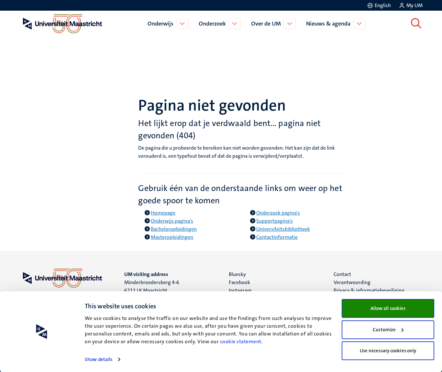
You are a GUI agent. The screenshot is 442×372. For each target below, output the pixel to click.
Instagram (240, 290)
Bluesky (237, 274)
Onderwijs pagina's (172, 221)
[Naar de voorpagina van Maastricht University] (61, 23)
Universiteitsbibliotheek (283, 229)
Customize (384, 329)
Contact (342, 274)
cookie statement (240, 341)
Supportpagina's (274, 221)
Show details (98, 359)
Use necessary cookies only (388, 350)
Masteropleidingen (172, 237)
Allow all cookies (388, 308)
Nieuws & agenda (328, 23)
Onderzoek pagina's (278, 212)
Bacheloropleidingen (174, 229)
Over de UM (266, 23)
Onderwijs (160, 23)
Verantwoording (352, 282)
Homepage (163, 212)
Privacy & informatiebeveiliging (369, 290)
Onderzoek (212, 23)
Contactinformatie (277, 237)
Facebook (239, 282)
